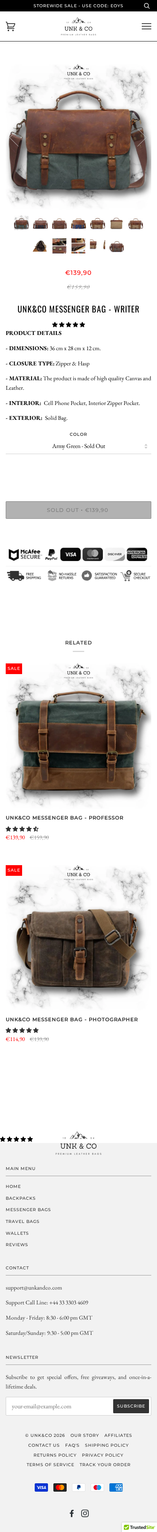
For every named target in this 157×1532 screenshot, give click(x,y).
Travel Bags (23, 1221)
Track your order (105, 1464)
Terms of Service (50, 1464)
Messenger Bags (28, 1209)
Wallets (17, 1233)
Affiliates (118, 1435)
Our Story (84, 1435)
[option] (78, 137)
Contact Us (44, 1445)
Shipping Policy (107, 1445)
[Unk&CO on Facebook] (72, 1515)
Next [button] (137, 137)
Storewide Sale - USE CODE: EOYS (78, 5)
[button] (69, 324)
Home (13, 1186)
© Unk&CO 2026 (45, 1435)
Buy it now (78, 533)
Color (78, 434)
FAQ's (72, 1445)
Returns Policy (55, 1455)
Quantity (78, 469)
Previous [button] (19, 137)
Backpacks (21, 1198)
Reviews (17, 1244)
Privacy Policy (102, 1455)
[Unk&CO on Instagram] (85, 1515)
